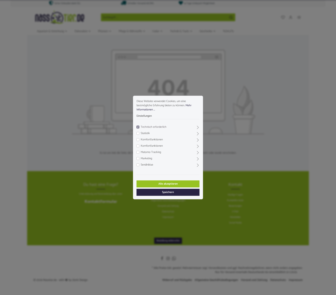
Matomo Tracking (151, 152)
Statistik (145, 133)
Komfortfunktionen (152, 140)
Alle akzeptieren (168, 183)
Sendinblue (147, 165)
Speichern (168, 192)
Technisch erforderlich (153, 127)
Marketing (146, 158)
